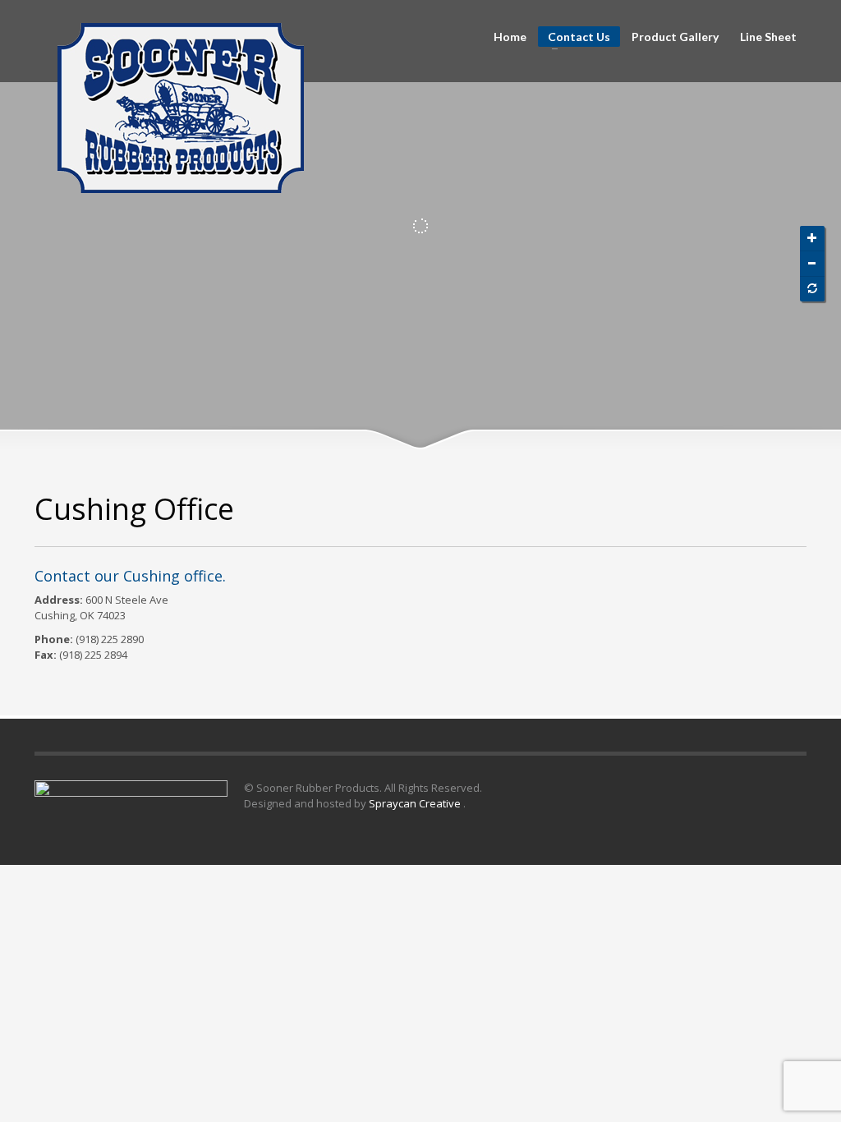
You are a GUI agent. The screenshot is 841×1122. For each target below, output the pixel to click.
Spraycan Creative (416, 803)
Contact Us (574, 38)
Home (510, 37)
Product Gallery (675, 37)
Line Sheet (768, 37)
